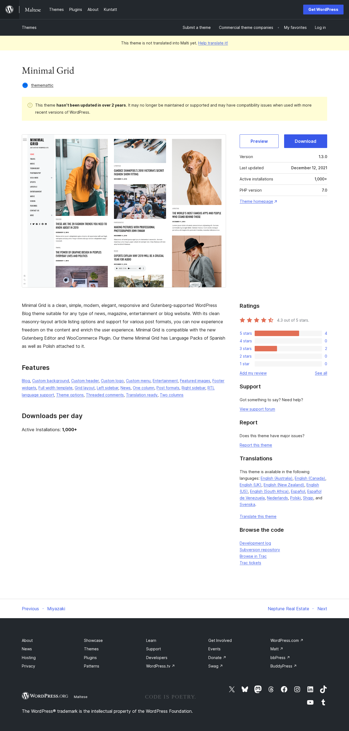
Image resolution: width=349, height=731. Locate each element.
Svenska (247, 504)
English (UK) (250, 484)
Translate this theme (258, 516)
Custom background (50, 380)
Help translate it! (213, 43)
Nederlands (277, 498)
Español (298, 491)
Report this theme (256, 445)
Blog (26, 380)
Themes (29, 27)
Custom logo (112, 380)
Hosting (29, 657)
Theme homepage (256, 201)
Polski (295, 498)
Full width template (55, 387)
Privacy (28, 666)
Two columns (171, 394)
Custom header (85, 380)
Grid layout (85, 387)
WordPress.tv (160, 666)
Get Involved (220, 640)
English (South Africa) (269, 491)
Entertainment (165, 380)
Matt (276, 649)
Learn (151, 640)
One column (143, 387)
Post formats (168, 387)
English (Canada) (310, 478)
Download (305, 141)
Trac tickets (250, 562)
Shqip (308, 498)
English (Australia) (277, 478)
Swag (215, 666)
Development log (255, 543)
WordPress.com (286, 640)
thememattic (42, 85)
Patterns (91, 666)
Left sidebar (107, 387)
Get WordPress (323, 9)
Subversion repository (260, 549)
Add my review (253, 373)
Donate (217, 657)
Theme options (70, 394)
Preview (259, 141)
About (27, 640)
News (126, 387)
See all (321, 373)
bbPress (280, 657)
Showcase (93, 640)
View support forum (257, 409)
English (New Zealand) (284, 484)
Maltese (81, 696)
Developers (156, 657)
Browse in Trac (253, 556)
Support (153, 649)
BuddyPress (283, 666)
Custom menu (138, 380)
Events (214, 649)
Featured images (195, 380)
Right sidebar (193, 387)
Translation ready (142, 394)
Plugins (90, 657)
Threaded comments (105, 394)
